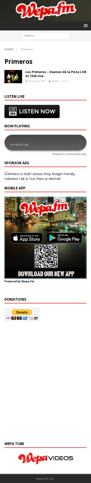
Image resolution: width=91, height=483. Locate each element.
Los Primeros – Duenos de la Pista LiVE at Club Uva (56, 74)
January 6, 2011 (37, 81)
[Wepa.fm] (45, 18)
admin (55, 81)
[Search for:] (45, 36)
